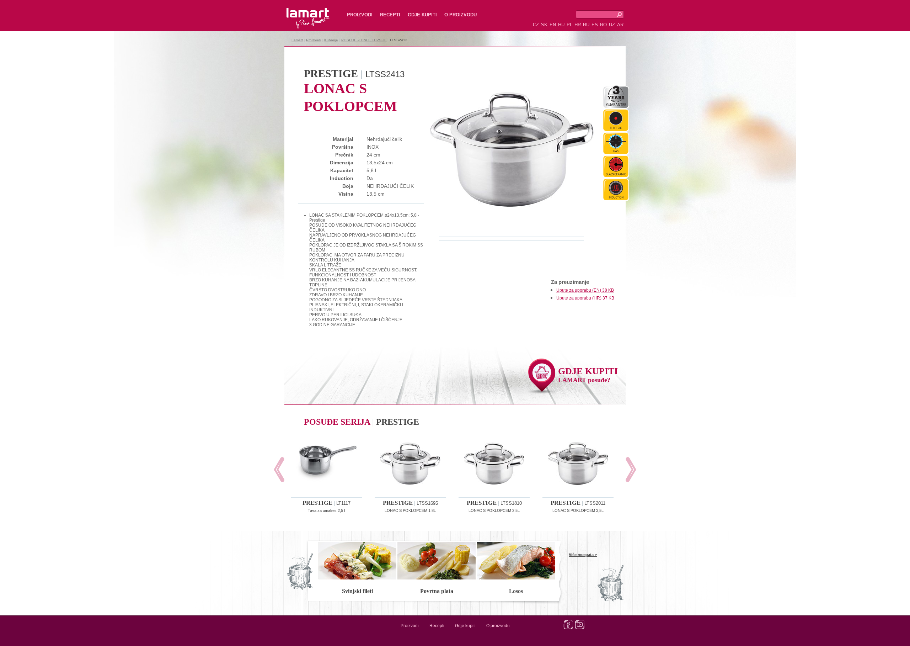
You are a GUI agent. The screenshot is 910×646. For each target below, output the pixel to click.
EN (553, 24)
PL (569, 24)
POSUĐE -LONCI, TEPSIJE (364, 40)
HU (561, 24)
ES (595, 24)
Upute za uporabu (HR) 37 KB (585, 298)
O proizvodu (460, 14)
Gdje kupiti (422, 14)
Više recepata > (583, 554)
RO (603, 24)
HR (577, 24)
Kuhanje (331, 40)
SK (544, 24)
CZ (536, 24)
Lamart (300, 12)
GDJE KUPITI (588, 374)
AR (620, 24)
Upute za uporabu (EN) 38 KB (585, 290)
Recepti (390, 14)
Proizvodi (360, 14)
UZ (612, 24)
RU (586, 24)
